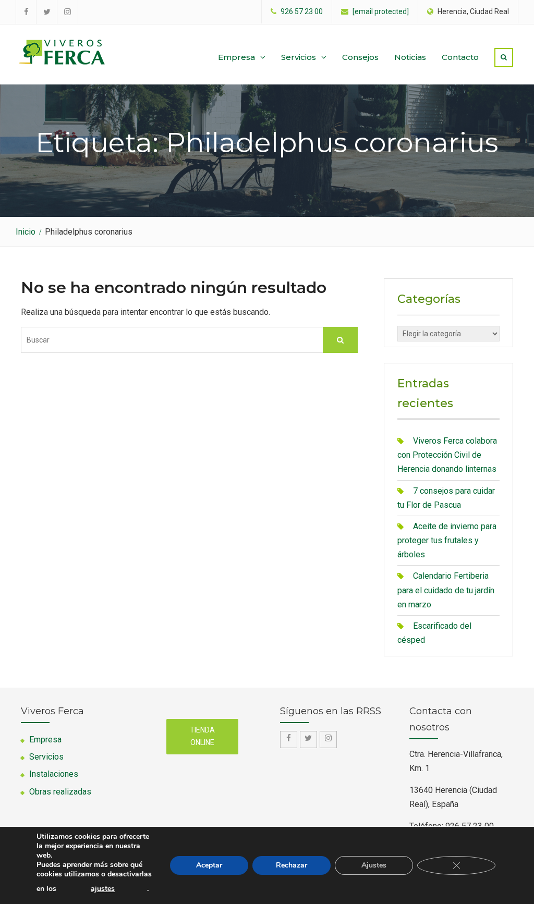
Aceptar (209, 865)
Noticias (410, 57)
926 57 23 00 (302, 12)
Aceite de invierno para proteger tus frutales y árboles (446, 540)
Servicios (298, 57)
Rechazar (291, 865)
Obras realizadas (60, 792)
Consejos (360, 57)
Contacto (460, 57)
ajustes (103, 889)
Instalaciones (53, 774)
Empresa (236, 57)
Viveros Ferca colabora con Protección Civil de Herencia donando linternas (447, 455)
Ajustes (373, 865)
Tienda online (202, 736)
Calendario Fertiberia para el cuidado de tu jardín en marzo (445, 590)
